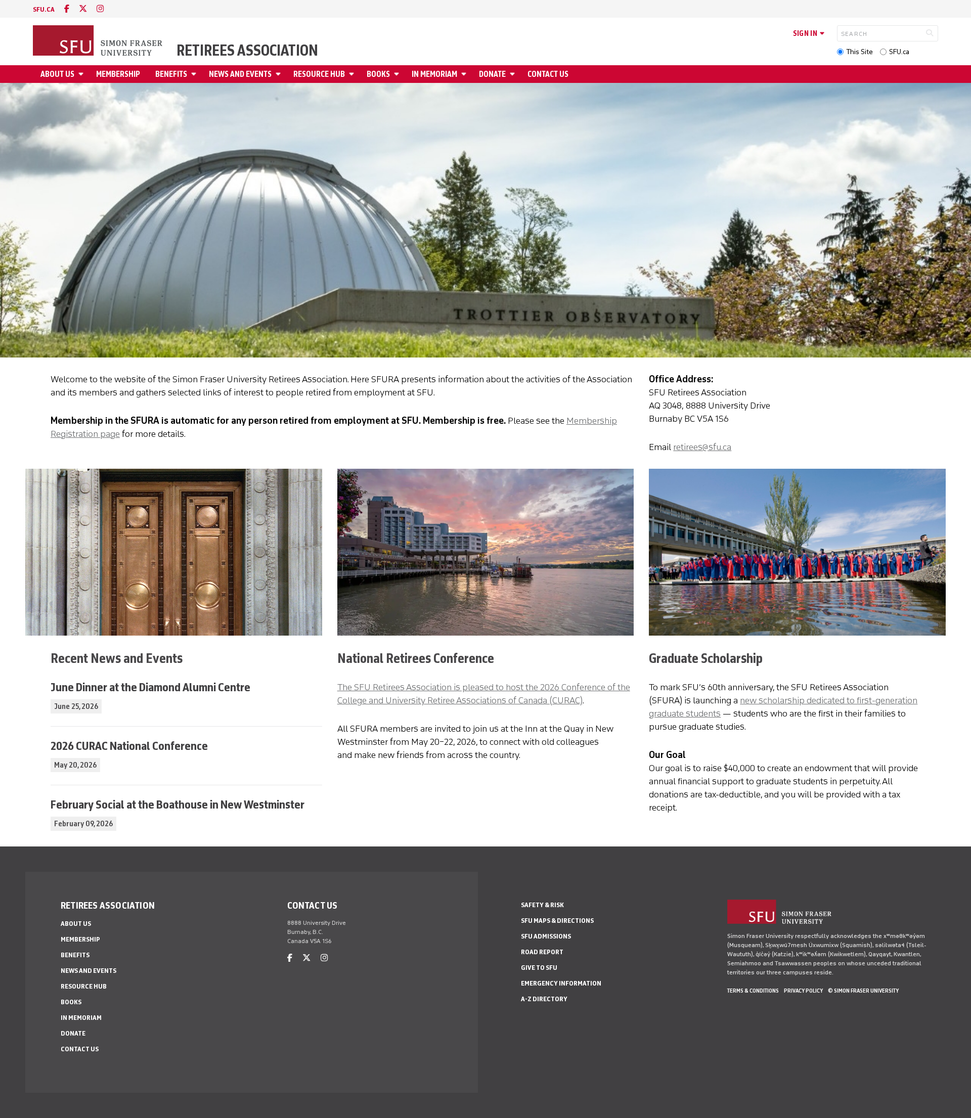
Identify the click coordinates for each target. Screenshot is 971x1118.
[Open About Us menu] (82, 74)
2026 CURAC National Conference (129, 745)
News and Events (240, 74)
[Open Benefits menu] (195, 74)
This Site (859, 52)
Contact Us (547, 74)
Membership (118, 74)
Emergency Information (561, 983)
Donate (492, 74)
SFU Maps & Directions (557, 920)
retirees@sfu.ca (702, 447)
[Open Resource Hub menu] (353, 74)
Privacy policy (803, 990)
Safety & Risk (542, 905)
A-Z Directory (544, 999)
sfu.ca (44, 9)
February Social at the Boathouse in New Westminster (177, 804)
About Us (57, 74)
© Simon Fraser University (863, 990)
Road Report (542, 952)
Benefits (171, 74)
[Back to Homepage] (98, 41)
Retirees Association (247, 50)
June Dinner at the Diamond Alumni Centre (150, 687)
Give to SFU (539, 967)
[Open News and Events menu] (280, 74)
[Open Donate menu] (514, 74)
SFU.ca (899, 52)
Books (378, 74)
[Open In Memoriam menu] (465, 74)
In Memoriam (434, 74)
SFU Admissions (546, 936)
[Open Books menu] (398, 74)
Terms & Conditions (753, 990)
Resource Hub (319, 74)
